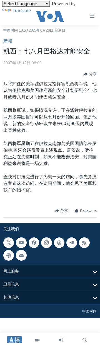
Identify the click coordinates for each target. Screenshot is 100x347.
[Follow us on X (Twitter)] (8, 242)
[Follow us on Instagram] (46, 242)
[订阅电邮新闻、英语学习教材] (21, 255)
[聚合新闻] (84, 242)
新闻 (7, 41)
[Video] (37, 340)
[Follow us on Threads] (59, 242)
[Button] (90, 74)
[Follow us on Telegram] (71, 242)
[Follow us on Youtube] (21, 242)
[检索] (84, 340)
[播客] (8, 255)
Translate (21, 10)
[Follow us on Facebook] (34, 242)
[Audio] (61, 340)
